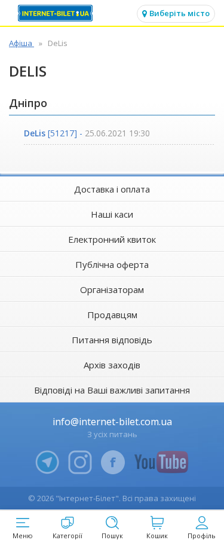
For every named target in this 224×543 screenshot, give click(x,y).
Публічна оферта (112, 264)
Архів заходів (112, 365)
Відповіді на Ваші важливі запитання (112, 390)
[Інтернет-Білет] (57, 13)
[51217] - (87, 133)
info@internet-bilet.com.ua (112, 421)
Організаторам (112, 289)
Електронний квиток (112, 239)
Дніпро (28, 103)
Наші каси (112, 214)
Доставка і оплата (112, 189)
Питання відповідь (112, 340)
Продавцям (112, 315)
